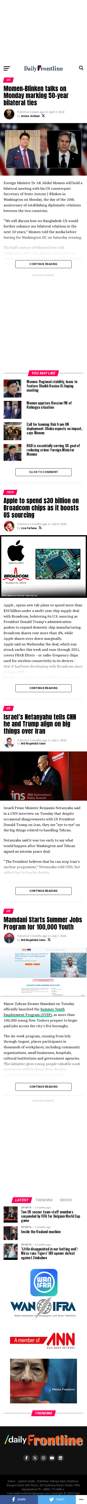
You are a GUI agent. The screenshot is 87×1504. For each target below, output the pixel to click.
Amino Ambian (30, 116)
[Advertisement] (43, 31)
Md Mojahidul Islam (33, 743)
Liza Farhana (29, 528)
